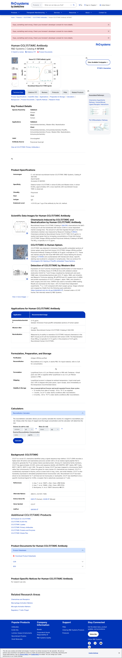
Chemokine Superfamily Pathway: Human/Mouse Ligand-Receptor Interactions (98, 102)
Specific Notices (41, 100)
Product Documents (45, 52)
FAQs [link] (64, 627)
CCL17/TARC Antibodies (40, 17)
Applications (44, 97)
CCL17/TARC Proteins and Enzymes (23, 530)
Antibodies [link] (15, 627)
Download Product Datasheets (25, 556)
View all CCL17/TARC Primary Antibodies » (25, 147)
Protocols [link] (65, 633)
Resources (72, 12)
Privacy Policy (24, 654)
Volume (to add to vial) (21, 426)
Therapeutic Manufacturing (36, 12)
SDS (14, 566)
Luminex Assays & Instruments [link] (22, 633)
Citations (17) (31, 52)
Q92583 (33, 509)
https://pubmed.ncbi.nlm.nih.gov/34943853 (46, 290)
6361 (32, 499)
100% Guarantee (105, 68)
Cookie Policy (35, 654)
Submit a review (18, 52)
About (87, 12)
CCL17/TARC (27, 17)
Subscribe (93, 634)
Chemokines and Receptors (20, 599)
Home (13, 17)
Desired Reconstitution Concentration (26, 432)
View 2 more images (19, 297)
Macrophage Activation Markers (22, 603)
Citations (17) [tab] (32, 92)
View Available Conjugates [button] (97, 62)
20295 (45, 499)
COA (14, 562)
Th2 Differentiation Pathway (98, 120)
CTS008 (40, 257)
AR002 (74, 232)
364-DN (64, 225)
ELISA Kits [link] (15, 630)
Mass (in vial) (43, 426)
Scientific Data (33, 97)
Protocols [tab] (55, 92)
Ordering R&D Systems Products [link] (73, 630)
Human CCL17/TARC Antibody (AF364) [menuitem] (60, 17)
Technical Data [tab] (18, 92)
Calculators (70, 97)
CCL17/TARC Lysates (18, 524)
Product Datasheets (19, 550)
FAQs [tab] (65, 92)
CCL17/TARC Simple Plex (19, 533)
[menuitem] (13, 17)
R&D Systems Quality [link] (44, 638)
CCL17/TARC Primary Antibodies (22, 527)
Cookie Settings (93, 653)
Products (14, 12)
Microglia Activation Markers (20, 606)
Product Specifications (18, 97)
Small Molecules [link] (17, 639)
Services (57, 12)
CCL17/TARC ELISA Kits (19, 522)
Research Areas (54, 100)
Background (15, 100)
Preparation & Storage (57, 97)
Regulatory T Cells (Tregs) (20, 610)
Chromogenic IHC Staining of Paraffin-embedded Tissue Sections (53, 261)
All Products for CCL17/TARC (21, 519)
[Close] (108, 24)
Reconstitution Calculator (21, 413)
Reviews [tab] (44, 92)
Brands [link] (39, 629)
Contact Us (102, 12)
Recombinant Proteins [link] (19, 636)
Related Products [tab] (77, 92)
